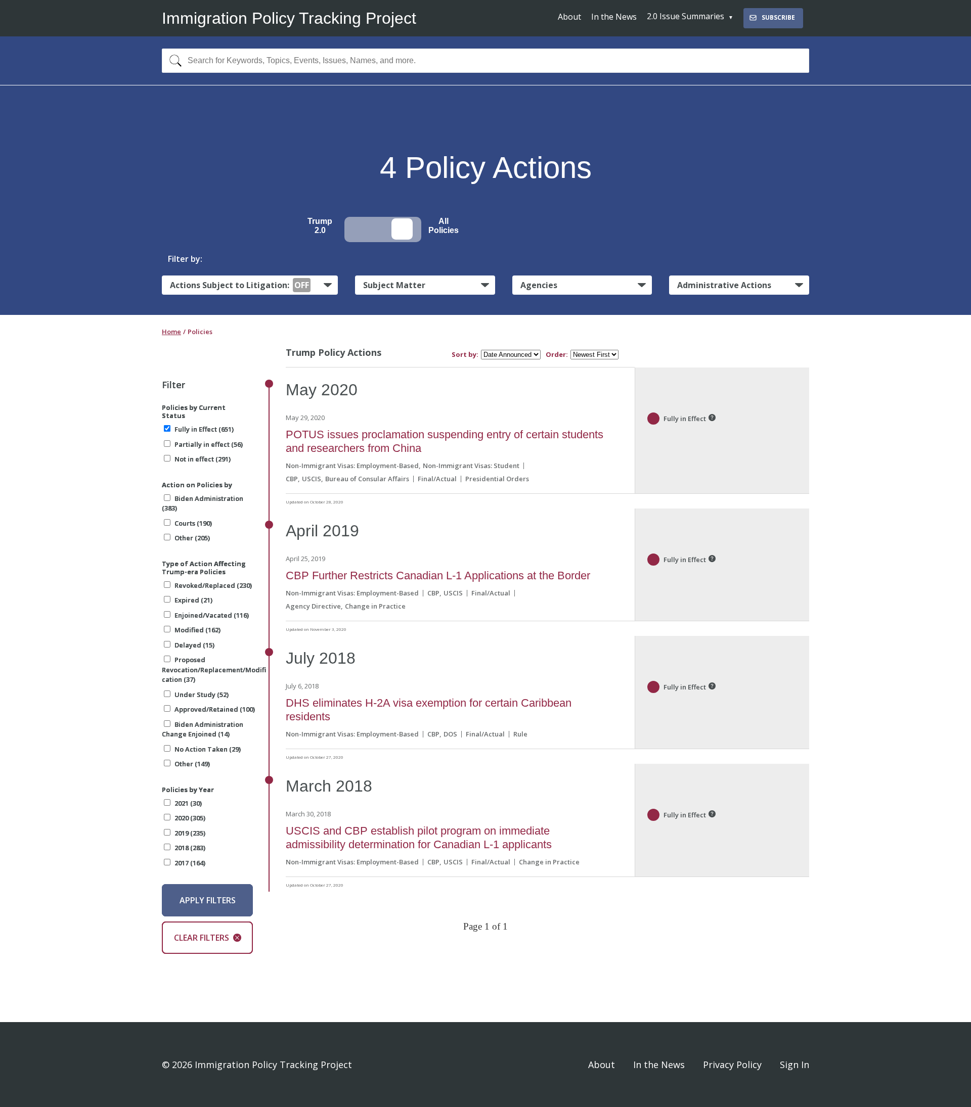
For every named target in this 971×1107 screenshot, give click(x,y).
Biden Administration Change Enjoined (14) (202, 729)
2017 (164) (189, 862)
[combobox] (485, 61)
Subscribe (778, 17)
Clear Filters (201, 937)
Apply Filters (208, 900)
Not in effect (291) (202, 459)
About (569, 16)
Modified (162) (197, 629)
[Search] (173, 61)
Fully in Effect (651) (204, 429)
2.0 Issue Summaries (685, 16)
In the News (614, 16)
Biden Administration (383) (202, 503)
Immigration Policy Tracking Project (289, 18)
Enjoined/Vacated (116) (211, 615)
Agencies (538, 285)
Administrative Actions (724, 285)
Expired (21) (193, 600)
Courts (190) (193, 523)
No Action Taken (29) (207, 749)
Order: (557, 354)
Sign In (794, 1064)
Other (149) (192, 763)
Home (171, 331)
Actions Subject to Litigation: (239, 285)
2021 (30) (188, 803)
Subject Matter (394, 285)
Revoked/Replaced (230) (213, 585)
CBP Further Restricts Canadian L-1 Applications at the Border (438, 575)
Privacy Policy (732, 1064)
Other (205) (192, 537)
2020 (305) (189, 817)
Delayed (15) (194, 645)
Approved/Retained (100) (214, 709)
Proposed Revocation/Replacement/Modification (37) (214, 669)
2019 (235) (189, 833)
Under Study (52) (201, 694)
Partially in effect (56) (208, 444)
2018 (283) (189, 847)
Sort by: (465, 354)
